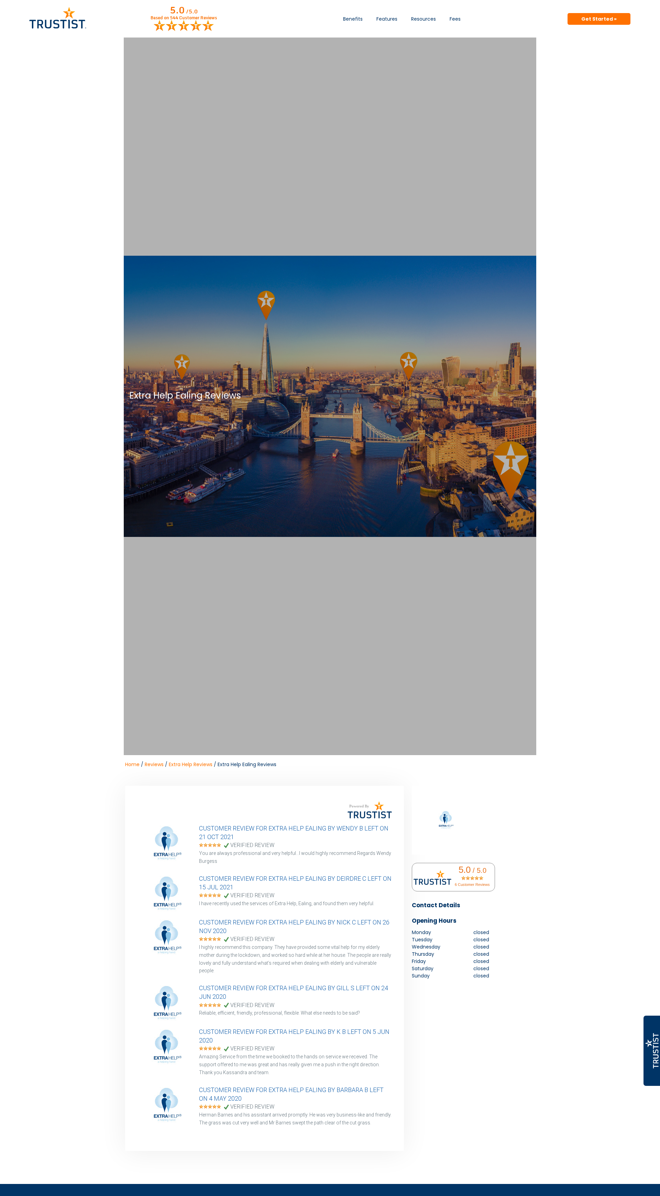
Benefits (353, 18)
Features (386, 18)
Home (132, 764)
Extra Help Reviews (190, 764)
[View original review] (170, 859)
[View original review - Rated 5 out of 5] (210, 845)
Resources (423, 18)
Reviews (154, 764)
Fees (455, 18)
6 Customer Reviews (472, 884)
